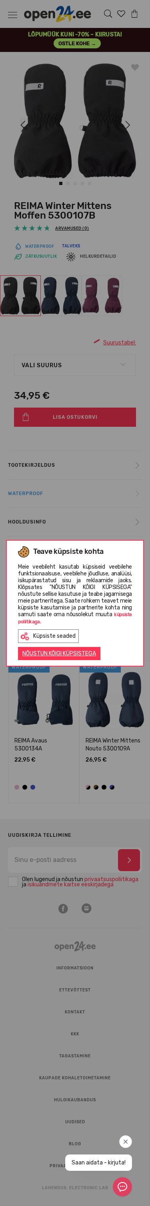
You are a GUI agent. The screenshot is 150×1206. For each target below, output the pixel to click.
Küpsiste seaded (54, 636)
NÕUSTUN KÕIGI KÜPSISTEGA (59, 653)
